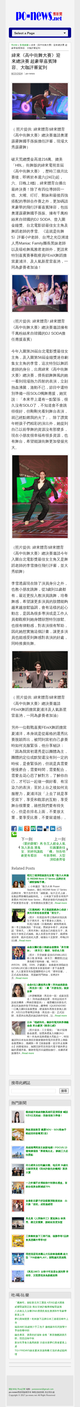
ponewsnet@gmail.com (43, 1389)
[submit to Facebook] (14, 828)
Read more (61, 903)
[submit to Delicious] (46, 828)
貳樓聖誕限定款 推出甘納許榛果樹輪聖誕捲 (38, 1306)
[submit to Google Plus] (27, 828)
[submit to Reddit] (59, 828)
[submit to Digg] (39, 828)
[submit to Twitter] (20, 828)
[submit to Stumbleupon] (33, 828)
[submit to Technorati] (14, 834)
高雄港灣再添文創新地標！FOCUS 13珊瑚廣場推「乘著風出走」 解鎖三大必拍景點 (47, 1151)
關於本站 (13, 1389)
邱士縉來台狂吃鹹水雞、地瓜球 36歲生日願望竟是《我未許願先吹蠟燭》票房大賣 (47, 1169)
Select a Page (24, 33)
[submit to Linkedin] (52, 828)
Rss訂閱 (21, 1389)
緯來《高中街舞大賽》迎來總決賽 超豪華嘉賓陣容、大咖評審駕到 (36, 61)
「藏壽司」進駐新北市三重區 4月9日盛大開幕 (39, 1302)
